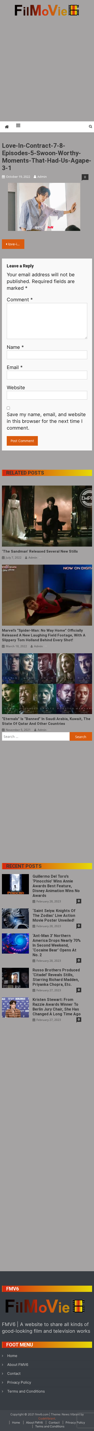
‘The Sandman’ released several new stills (40, 551)
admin (42, 176)
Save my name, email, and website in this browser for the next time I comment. (46, 421)
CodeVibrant (46, 1418)
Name (15, 347)
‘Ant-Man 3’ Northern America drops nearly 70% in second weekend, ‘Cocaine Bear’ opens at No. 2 (57, 945)
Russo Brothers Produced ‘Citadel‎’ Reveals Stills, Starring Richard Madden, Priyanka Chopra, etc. (56, 977)
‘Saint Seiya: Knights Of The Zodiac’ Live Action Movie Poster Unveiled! (54, 915)
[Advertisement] (47, 68)
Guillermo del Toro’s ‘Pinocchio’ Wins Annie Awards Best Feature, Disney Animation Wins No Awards (56, 886)
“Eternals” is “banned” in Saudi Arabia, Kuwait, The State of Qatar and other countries (46, 721)
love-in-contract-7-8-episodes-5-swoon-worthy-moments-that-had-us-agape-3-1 (16, 244)
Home (12, 1355)
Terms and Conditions (26, 1391)
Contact (13, 1373)
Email (15, 367)
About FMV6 (17, 1364)
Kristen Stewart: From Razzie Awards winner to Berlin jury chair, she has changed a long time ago (57, 1006)
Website (16, 387)
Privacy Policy (19, 1382)
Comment (20, 299)
